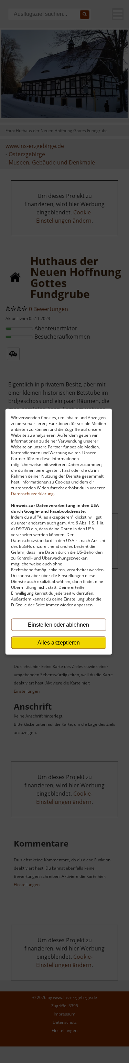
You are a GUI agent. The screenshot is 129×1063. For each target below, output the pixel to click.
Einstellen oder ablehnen (58, 624)
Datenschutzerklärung (32, 493)
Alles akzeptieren (58, 642)
